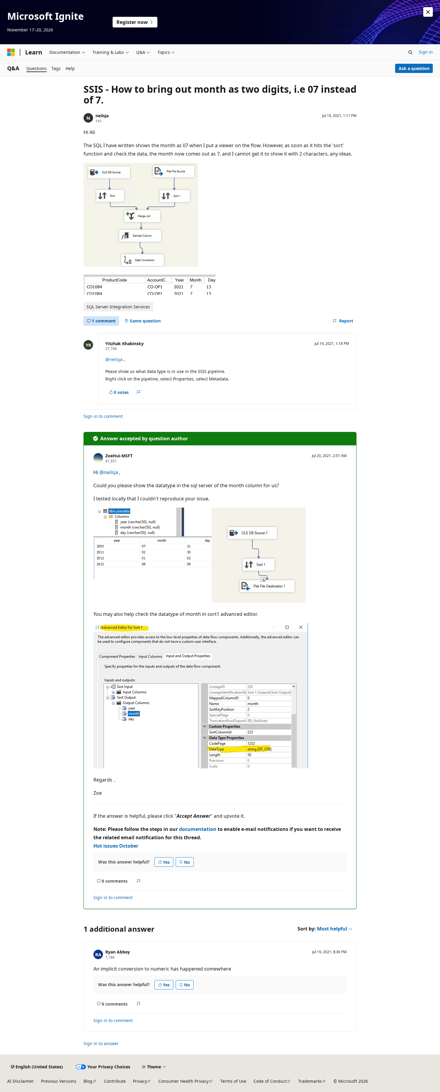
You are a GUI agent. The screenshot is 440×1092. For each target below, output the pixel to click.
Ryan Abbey (117, 952)
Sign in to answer (101, 1043)
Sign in (426, 52)
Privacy (140, 1081)
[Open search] (410, 52)
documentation (197, 829)
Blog (88, 1081)
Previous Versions (58, 1081)
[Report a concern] (138, 392)
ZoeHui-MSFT (119, 456)
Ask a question (414, 68)
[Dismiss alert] (428, 12)
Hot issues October (115, 846)
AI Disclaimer (20, 1081)
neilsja (102, 115)
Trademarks (310, 1081)
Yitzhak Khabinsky (124, 343)
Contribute (115, 1081)
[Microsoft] (11, 52)
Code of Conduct (270, 1081)
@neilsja (114, 359)
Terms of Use (233, 1081)
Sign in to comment (103, 416)
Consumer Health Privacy (183, 1081)
